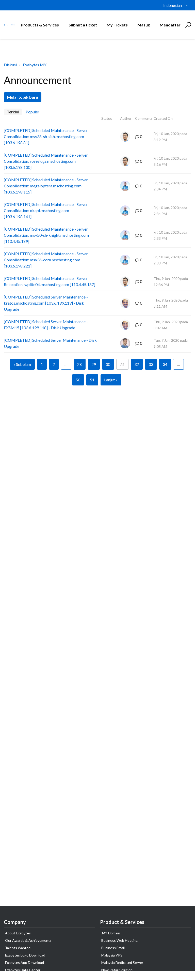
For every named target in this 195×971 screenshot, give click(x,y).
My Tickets (117, 24)
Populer (32, 111)
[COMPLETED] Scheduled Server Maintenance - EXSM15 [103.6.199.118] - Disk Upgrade (46, 324)
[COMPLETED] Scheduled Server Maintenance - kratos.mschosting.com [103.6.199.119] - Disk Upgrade (46, 302)
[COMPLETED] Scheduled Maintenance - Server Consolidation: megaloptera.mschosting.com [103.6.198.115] (46, 185)
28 (79, 364)
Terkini (13, 111)
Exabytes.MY (34, 64)
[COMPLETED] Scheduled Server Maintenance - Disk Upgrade (50, 343)
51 (92, 379)
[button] (187, 25)
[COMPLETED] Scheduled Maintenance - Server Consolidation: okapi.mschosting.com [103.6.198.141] (46, 210)
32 (136, 364)
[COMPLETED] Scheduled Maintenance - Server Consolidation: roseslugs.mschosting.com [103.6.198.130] (46, 161)
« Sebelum (22, 364)
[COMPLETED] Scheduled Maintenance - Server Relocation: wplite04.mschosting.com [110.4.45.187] (49, 281)
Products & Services (40, 24)
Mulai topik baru (22, 97)
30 (108, 364)
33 (151, 364)
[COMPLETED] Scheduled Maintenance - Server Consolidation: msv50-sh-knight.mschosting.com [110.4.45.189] (46, 235)
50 (78, 379)
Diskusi (10, 64)
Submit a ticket (83, 24)
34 (165, 364)
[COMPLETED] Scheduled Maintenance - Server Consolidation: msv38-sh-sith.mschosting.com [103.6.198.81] (46, 136)
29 (93, 364)
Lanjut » (111, 379)
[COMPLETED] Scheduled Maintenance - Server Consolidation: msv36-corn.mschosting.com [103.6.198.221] (46, 259)
